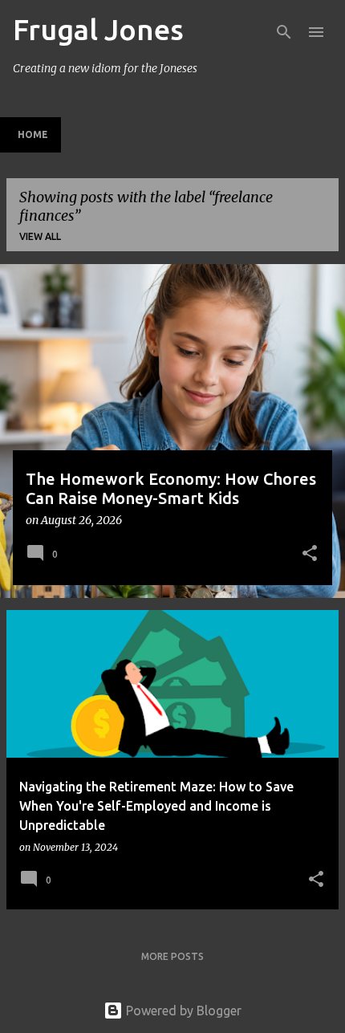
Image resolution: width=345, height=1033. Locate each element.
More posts (172, 956)
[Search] (284, 32)
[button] (309, 554)
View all (40, 236)
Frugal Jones (98, 29)
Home (33, 134)
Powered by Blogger (182, 1010)
